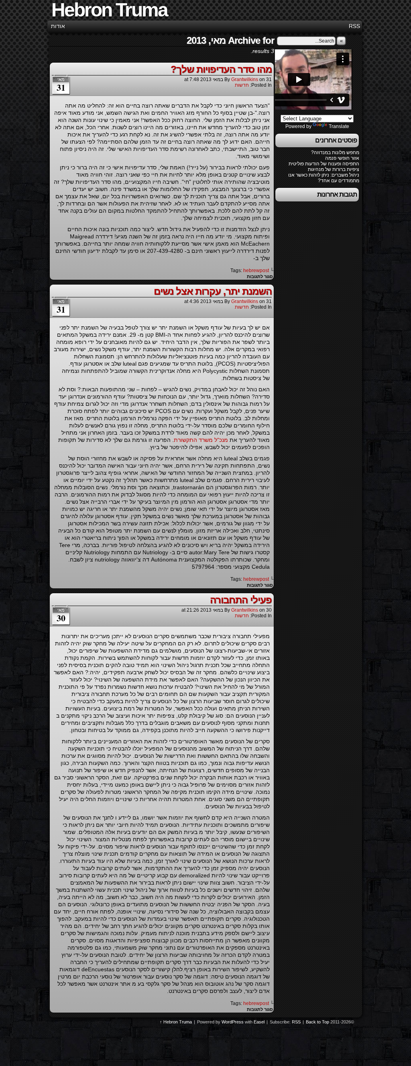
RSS (354, 26)
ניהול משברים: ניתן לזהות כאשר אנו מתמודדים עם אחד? (323, 177)
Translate (339, 126)
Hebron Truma (177, 1021)
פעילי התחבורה (241, 599)
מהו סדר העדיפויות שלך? (221, 69)
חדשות (242, 85)
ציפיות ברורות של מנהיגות (333, 169)
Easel (259, 1021)
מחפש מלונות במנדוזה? (335, 152)
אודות (58, 26)
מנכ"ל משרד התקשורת (201, 440)
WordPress (233, 1021)
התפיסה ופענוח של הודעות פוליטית (324, 164)
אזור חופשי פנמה (342, 158)
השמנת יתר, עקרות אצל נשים (213, 291)
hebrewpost (256, 270)
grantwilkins (244, 79)
